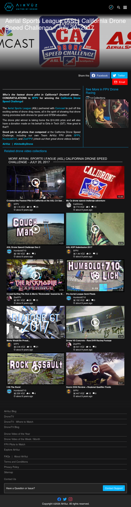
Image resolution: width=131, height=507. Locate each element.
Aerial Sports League (19, 108)
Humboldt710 (10, 138)
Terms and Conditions (16, 461)
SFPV (35, 98)
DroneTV (9, 416)
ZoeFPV (27, 138)
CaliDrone (78, 203)
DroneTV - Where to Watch (18, 421)
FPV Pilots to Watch (14, 444)
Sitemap (8, 472)
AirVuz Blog (10, 411)
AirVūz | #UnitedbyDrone (18, 143)
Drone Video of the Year (17, 433)
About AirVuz (21, 456)
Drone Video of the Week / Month (22, 439)
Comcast (60, 108)
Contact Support (114, 488)
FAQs (7, 456)
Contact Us (10, 479)
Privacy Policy (11, 467)
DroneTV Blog (11, 427)
